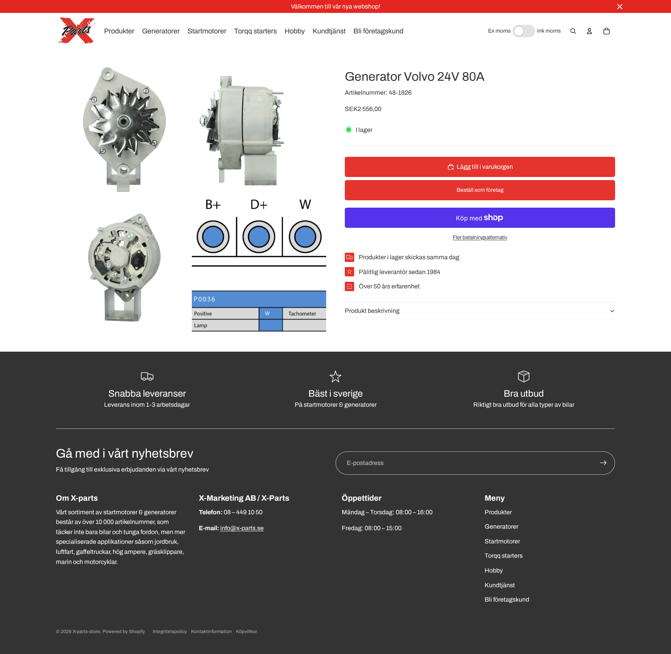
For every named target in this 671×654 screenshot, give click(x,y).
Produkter (498, 512)
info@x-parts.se (242, 528)
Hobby (494, 570)
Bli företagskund (507, 599)
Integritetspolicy (170, 631)
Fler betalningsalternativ (480, 237)
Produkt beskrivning (372, 310)
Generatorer (501, 526)
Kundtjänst (500, 585)
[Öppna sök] (573, 31)
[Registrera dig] (603, 463)
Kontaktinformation (211, 631)
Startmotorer (502, 541)
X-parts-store (86, 631)
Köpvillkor (246, 631)
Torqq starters (504, 555)
